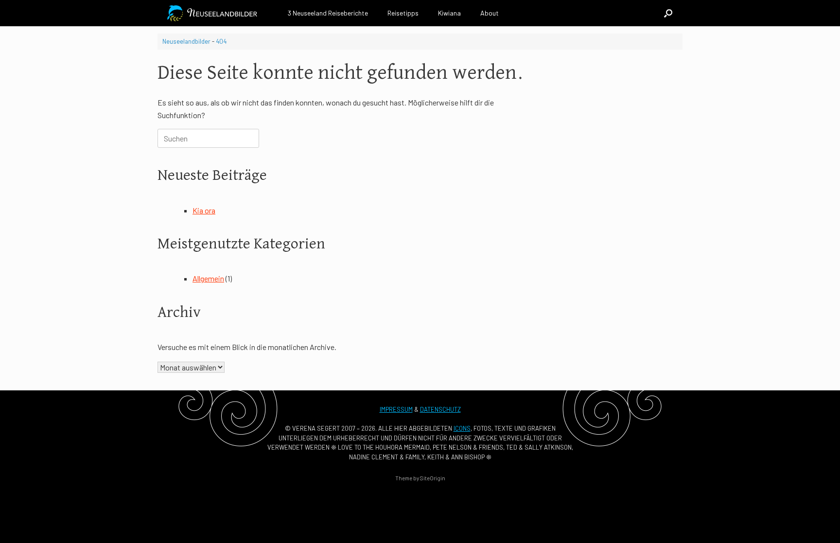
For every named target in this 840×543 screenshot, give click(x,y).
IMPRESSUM (396, 409)
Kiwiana (449, 13)
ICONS (462, 428)
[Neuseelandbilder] (214, 13)
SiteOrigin (432, 477)
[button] (668, 13)
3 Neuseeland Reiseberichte (328, 13)
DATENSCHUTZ (440, 409)
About (489, 13)
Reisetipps (403, 13)
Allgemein (208, 278)
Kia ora (203, 210)
